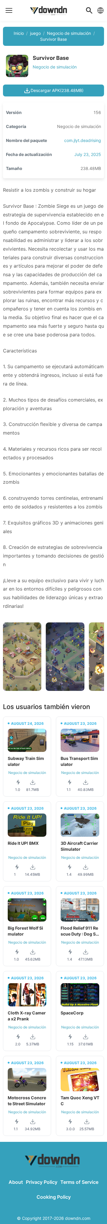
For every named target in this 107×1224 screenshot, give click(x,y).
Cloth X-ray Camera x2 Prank (27, 1015)
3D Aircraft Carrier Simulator (79, 846)
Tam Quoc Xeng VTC (80, 1100)
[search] (89, 10)
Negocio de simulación (69, 33)
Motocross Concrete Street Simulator (27, 1100)
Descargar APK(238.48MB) (57, 90)
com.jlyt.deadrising (82, 140)
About (16, 1182)
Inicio (19, 33)
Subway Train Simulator (26, 761)
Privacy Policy (41, 1182)
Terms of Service (79, 1182)
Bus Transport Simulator (79, 761)
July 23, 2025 (87, 154)
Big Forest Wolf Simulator (25, 930)
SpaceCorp (72, 1012)
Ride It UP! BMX (23, 843)
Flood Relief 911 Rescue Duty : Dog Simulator (79, 931)
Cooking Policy (54, 1197)
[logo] (9, 10)
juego (35, 33)
